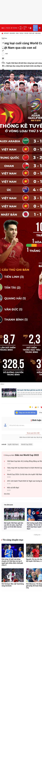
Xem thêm (7, 494)
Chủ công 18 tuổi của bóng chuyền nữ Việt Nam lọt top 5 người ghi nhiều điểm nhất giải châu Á (12, 562)
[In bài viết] (3, 69)
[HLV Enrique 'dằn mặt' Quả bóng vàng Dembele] (13, 575)
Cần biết (20, 28)
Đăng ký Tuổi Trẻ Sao (35, 27)
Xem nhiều (12, 33)
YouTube (15, 28)
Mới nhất (6, 33)
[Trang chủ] (2, 33)
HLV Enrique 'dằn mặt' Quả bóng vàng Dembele (13, 585)
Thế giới (26, 33)
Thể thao (4, 38)
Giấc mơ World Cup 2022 (27, 455)
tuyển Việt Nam (13, 444)
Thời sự (21, 33)
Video (17, 33)
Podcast (8, 28)
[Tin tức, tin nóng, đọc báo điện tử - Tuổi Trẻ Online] (2, 28)
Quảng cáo (25, 28)
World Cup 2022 (26, 444)
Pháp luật (32, 33)
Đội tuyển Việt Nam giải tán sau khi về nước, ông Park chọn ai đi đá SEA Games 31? (13, 526)
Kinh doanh (38, 33)
